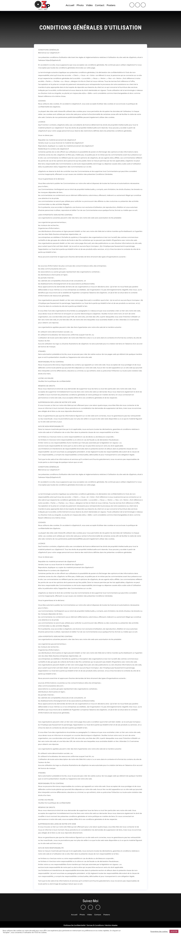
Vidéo (89, 5)
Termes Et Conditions (95, 925)
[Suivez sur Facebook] (137, 5)
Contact (99, 5)
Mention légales (111, 925)
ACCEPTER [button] (174, 931)
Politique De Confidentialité (74, 925)
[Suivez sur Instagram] (131, 5)
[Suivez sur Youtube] (143, 5)
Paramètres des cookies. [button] (159, 931)
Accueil (70, 5)
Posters (111, 5)
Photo (80, 5)
